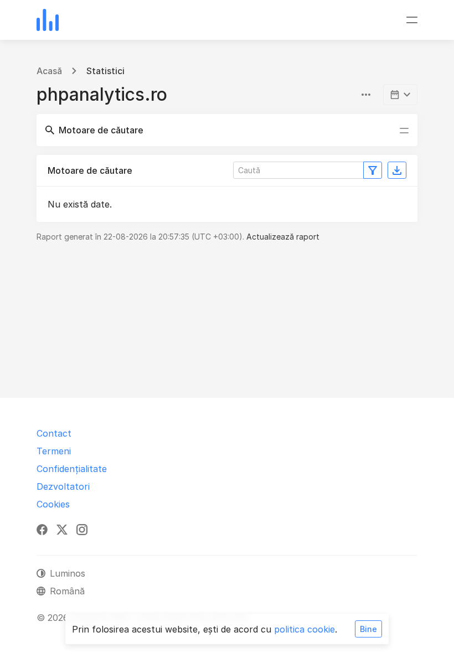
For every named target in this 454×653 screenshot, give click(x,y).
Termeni (54, 451)
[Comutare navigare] (411, 19)
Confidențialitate (72, 468)
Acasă (49, 70)
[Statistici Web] (48, 20)
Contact (54, 433)
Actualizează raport (282, 236)
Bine (368, 629)
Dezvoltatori (63, 486)
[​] (400, 94)
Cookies (53, 504)
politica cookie (304, 629)
